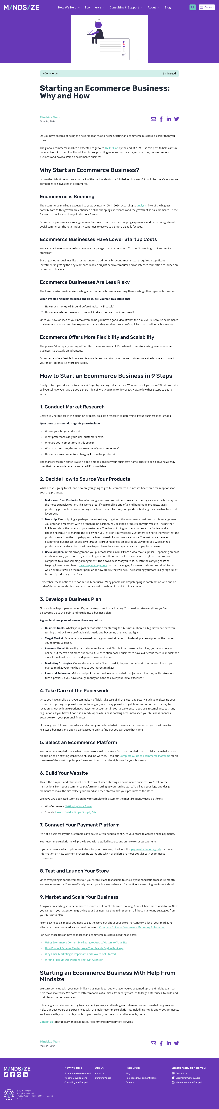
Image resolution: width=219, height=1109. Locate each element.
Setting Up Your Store (78, 806)
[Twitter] (6, 1075)
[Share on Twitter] (176, 119)
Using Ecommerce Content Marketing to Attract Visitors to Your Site (86, 942)
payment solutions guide (146, 849)
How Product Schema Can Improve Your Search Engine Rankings (84, 948)
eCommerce (50, 73)
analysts (142, 205)
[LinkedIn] (25, 1075)
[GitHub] (19, 1075)
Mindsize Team (50, 117)
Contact (209, 7)
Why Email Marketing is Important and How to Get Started (80, 954)
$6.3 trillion (111, 148)
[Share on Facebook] (161, 119)
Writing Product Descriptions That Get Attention (74, 960)
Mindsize (27, 1091)
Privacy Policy (23, 1096)
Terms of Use (38, 1096)
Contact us (46, 1022)
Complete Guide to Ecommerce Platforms (145, 756)
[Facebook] (12, 1075)
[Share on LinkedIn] (168, 119)
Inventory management (93, 565)
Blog (168, 7)
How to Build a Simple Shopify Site (76, 812)
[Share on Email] (153, 119)
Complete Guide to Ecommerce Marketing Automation (132, 927)
